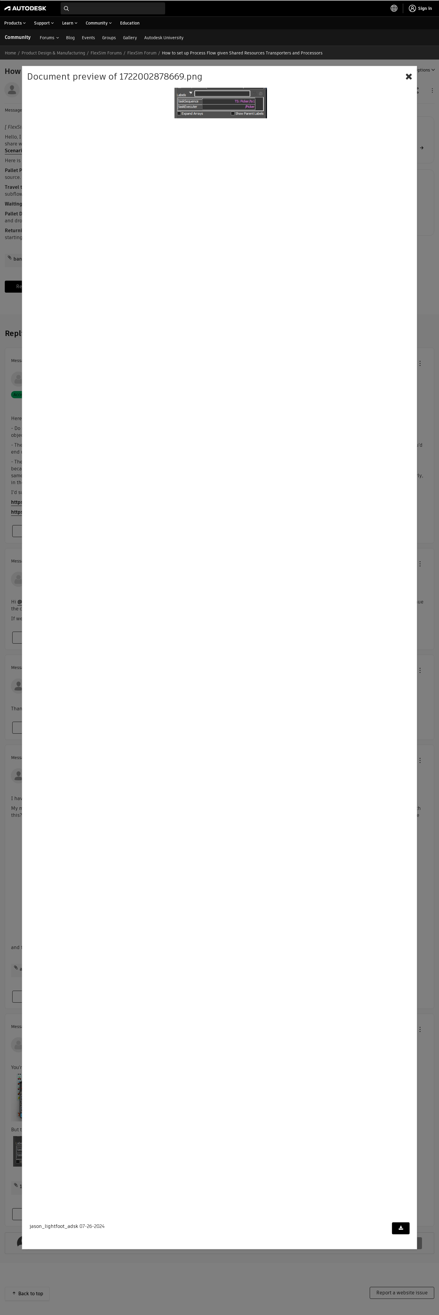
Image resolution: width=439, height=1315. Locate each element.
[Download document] (401, 1229)
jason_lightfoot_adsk (54, 1226)
